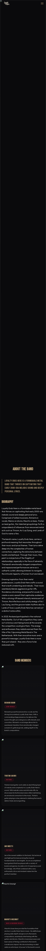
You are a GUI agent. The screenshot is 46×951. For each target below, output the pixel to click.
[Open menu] (42, 3)
